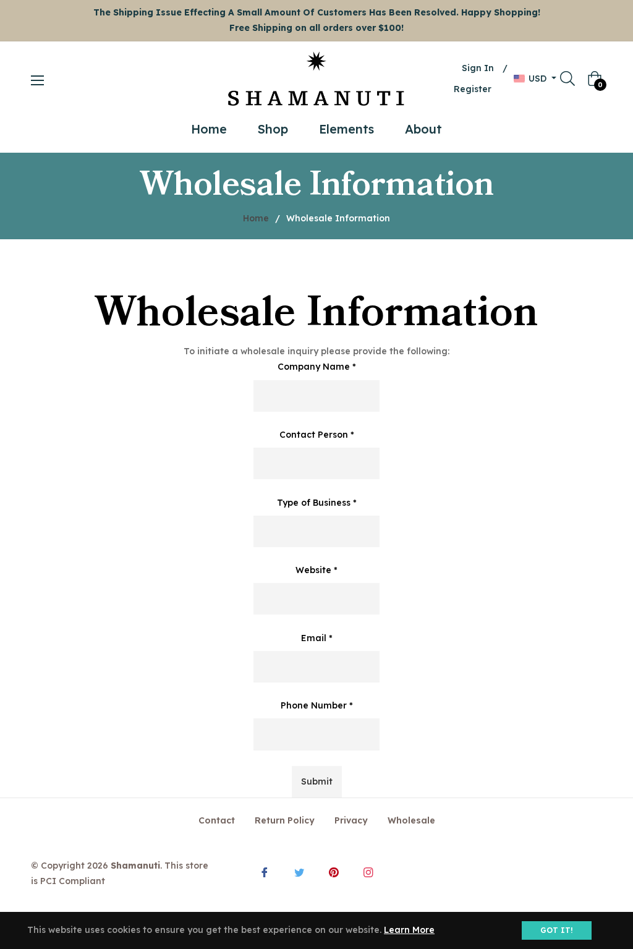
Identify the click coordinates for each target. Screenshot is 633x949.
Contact (216, 820)
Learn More (409, 929)
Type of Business (317, 502)
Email (317, 638)
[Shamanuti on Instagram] (368, 871)
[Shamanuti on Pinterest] (334, 871)
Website (316, 570)
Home (256, 218)
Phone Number (317, 705)
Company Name (317, 366)
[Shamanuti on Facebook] (265, 871)
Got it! (556, 930)
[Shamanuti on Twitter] (299, 871)
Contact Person (316, 434)
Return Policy (285, 820)
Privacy (351, 820)
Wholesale (411, 820)
